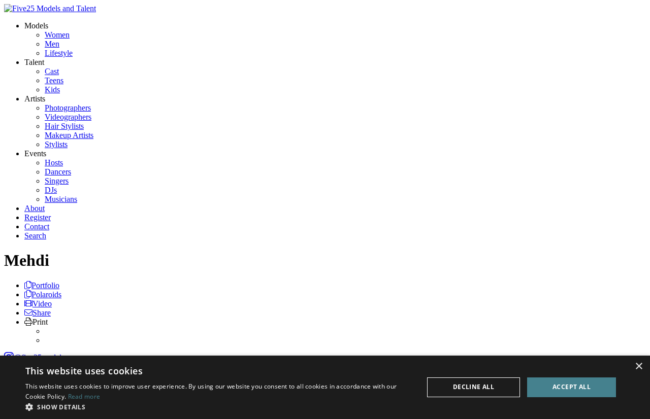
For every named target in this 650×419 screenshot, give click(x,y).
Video (42, 303)
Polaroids (46, 294)
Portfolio (45, 285)
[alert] (325, 387)
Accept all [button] (571, 386)
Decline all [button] (473, 386)
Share (41, 312)
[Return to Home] (50, 8)
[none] (36, 25)
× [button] (638, 366)
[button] (218, 406)
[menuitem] (57, 34)
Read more (84, 396)
